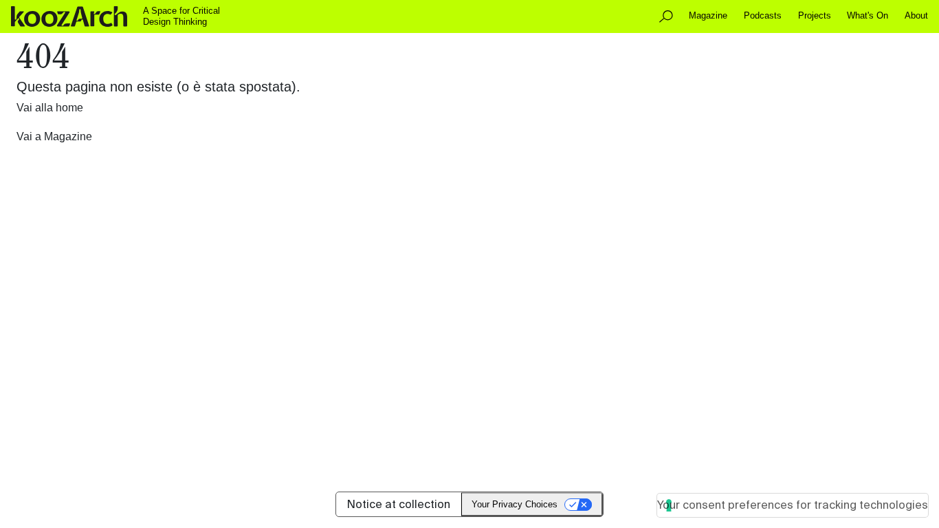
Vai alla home (49, 107)
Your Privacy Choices (514, 504)
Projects (814, 16)
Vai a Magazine (54, 136)
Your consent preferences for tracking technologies (792, 505)
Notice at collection (398, 504)
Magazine (708, 16)
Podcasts (763, 16)
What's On (867, 16)
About (916, 16)
